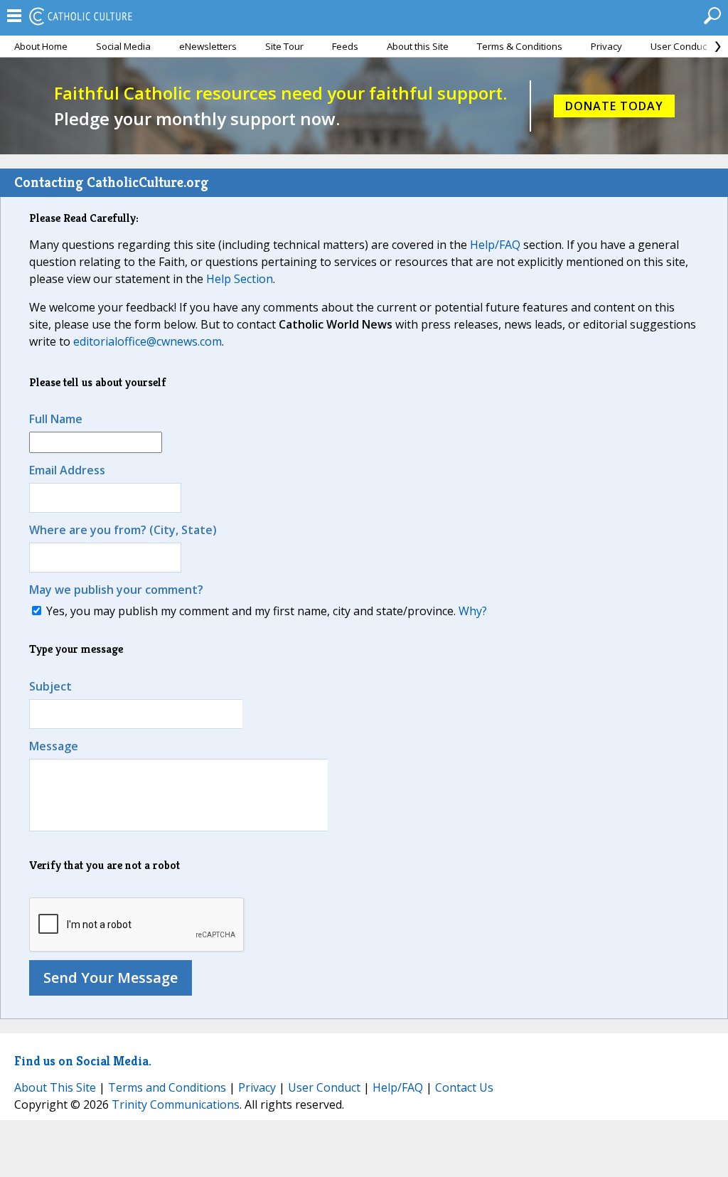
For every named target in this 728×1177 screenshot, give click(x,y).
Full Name (55, 419)
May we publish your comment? (116, 589)
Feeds (345, 46)
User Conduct (680, 46)
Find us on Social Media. (82, 1061)
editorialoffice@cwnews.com (147, 341)
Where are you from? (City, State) (123, 530)
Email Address (67, 470)
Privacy (606, 46)
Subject (50, 686)
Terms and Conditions (167, 1087)
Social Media (123, 46)
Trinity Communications (176, 1104)
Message (53, 746)
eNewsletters (208, 46)
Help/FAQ (495, 244)
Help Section (239, 279)
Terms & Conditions (519, 46)
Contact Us (464, 1087)
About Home (41, 46)
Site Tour (284, 46)
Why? (473, 611)
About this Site (418, 46)
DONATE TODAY (614, 106)
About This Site (55, 1087)
